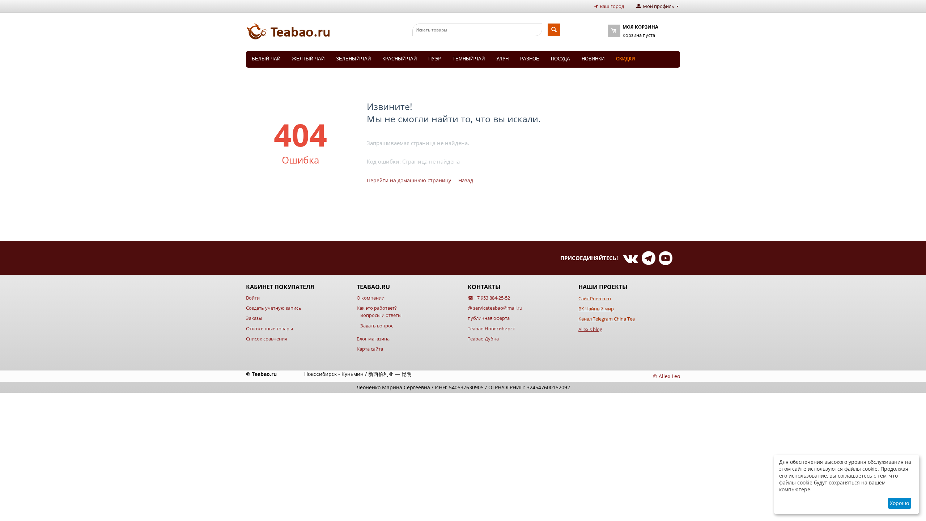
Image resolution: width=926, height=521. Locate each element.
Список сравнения (266, 338)
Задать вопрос (376, 325)
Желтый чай (308, 59)
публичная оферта (489, 318)
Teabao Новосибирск (491, 328)
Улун (502, 59)
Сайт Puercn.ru (594, 298)
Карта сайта (370, 349)
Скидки (625, 59)
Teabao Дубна (483, 338)
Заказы (254, 318)
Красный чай (399, 59)
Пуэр (434, 59)
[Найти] (554, 30)
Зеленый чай (353, 59)
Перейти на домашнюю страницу (409, 180)
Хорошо (899, 503)
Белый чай (266, 59)
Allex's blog (590, 329)
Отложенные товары (269, 328)
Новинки (593, 59)
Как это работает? (377, 308)
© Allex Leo (666, 376)
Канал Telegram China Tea (606, 318)
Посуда (560, 59)
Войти (253, 298)
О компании (371, 298)
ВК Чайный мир (596, 308)
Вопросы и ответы (381, 315)
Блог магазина (373, 338)
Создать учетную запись (273, 308)
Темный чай (469, 59)
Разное (529, 59)
